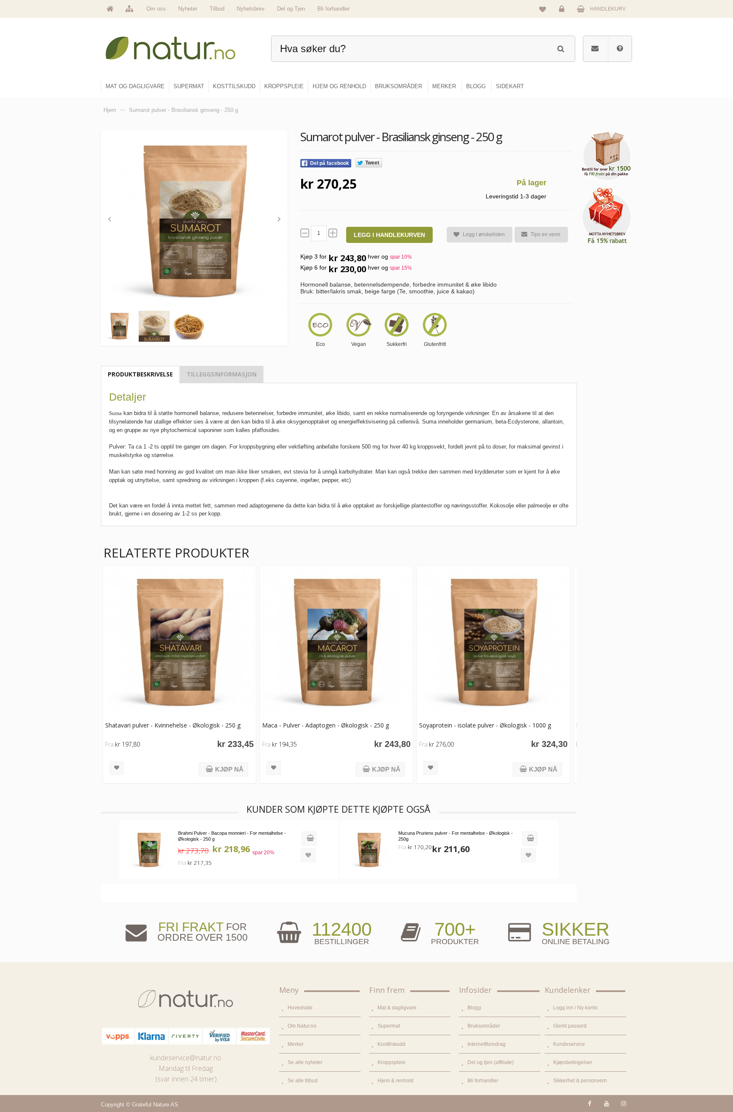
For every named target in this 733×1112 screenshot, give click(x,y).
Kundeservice (569, 1044)
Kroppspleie (392, 1062)
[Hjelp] (620, 48)
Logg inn (563, 15)
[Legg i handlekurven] (309, 838)
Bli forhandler (333, 9)
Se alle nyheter (305, 1062)
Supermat (389, 1026)
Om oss (156, 9)
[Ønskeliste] (542, 9)
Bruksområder (483, 1026)
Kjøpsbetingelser (572, 1062)
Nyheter (187, 9)
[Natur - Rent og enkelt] (178, 45)
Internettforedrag (486, 1044)
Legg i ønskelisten (484, 234)
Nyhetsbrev (251, 9)
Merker (296, 1044)
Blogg (474, 1008)
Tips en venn (545, 234)
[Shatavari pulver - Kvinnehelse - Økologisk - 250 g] (179, 643)
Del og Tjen (291, 9)
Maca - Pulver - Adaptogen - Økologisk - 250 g (325, 725)
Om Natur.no (302, 1026)
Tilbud (217, 9)
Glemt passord (570, 1026)
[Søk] (560, 47)
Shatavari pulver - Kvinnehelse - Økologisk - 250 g (173, 725)
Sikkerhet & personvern (580, 1081)
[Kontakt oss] (595, 48)
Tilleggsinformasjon (222, 374)
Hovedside (300, 1008)
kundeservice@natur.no (185, 1057)
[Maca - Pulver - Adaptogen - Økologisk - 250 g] (336, 643)
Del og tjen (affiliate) (490, 1062)
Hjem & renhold (396, 1081)
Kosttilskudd (392, 1044)
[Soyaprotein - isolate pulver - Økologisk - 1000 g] (493, 643)
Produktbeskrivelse (140, 374)
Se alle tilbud (303, 1081)
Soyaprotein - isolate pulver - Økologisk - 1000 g (485, 725)
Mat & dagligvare (397, 1008)
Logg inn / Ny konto (575, 1008)
